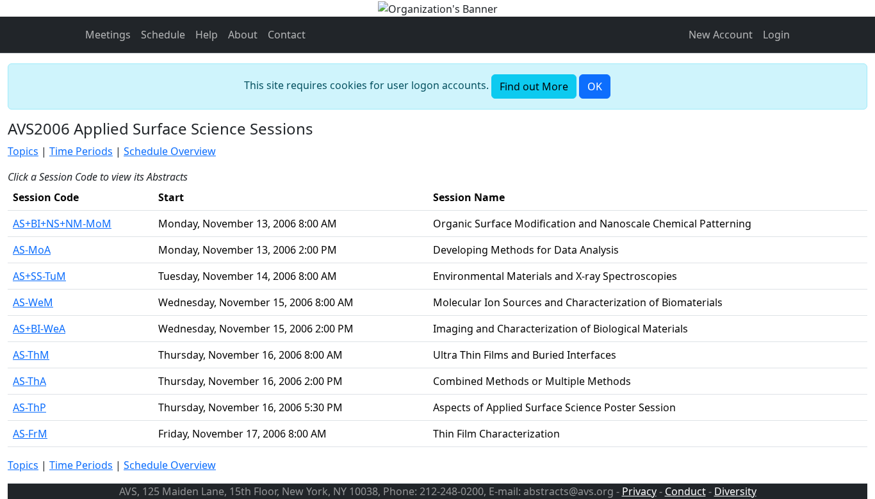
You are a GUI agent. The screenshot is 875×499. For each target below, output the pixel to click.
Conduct (685, 491)
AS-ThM (31, 355)
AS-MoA (32, 250)
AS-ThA (29, 381)
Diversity (735, 491)
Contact (287, 35)
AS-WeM (33, 302)
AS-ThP (29, 407)
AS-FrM (30, 434)
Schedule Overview (170, 151)
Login (776, 35)
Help (206, 35)
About (243, 35)
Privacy (639, 491)
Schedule (163, 35)
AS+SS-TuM (39, 276)
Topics (23, 151)
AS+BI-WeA (39, 329)
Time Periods (81, 151)
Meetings (108, 35)
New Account (721, 35)
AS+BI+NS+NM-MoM (62, 224)
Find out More (534, 86)
